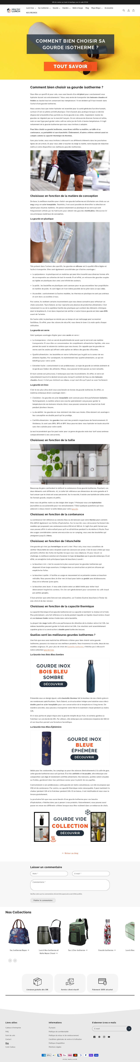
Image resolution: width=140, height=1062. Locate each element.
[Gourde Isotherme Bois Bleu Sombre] (70, 693)
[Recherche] (123, 10)
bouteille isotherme (75, 647)
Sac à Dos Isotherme (76, 950)
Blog (7, 1043)
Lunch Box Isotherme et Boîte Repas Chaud (49, 951)
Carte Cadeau (10, 1047)
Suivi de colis (10, 1035)
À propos (52, 1028)
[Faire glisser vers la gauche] (10, 960)
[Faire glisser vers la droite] (15, 960)
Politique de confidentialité (58, 1032)
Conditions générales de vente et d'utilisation (65, 1039)
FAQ (7, 1032)
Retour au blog (71, 853)
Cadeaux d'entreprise (13, 1028)
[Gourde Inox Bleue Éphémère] (70, 765)
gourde (75, 509)
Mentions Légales (55, 1047)
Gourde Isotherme (105, 950)
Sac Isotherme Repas (18, 950)
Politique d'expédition (57, 1043)
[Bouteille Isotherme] (70, 844)
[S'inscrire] (129, 1028)
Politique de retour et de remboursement (64, 1035)
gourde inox (49, 650)
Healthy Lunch (72, 1059)
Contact (8, 1039)
